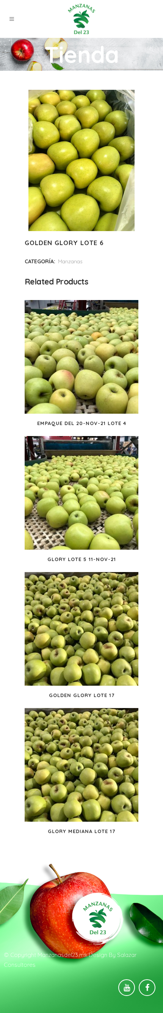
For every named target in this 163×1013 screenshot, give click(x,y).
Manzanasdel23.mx (62, 954)
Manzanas (70, 261)
